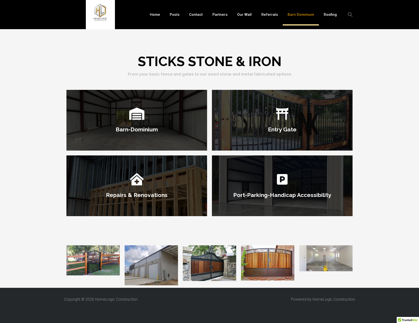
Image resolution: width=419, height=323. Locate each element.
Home (155, 14)
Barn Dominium (301, 14)
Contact (196, 14)
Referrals (269, 14)
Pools (174, 14)
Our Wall (244, 14)
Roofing (330, 14)
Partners (219, 14)
